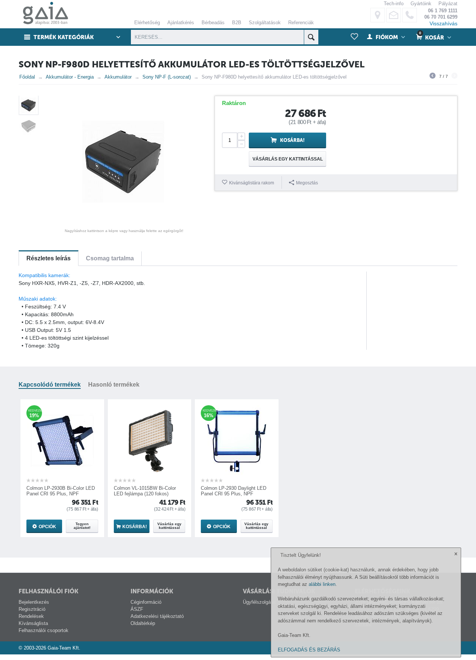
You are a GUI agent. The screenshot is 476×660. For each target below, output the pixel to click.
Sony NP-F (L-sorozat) (166, 77)
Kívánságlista (33, 623)
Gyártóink (421, 3)
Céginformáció (146, 602)
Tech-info (393, 3)
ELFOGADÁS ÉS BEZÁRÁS (309, 650)
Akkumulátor (118, 77)
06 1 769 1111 (442, 10)
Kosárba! (292, 140)
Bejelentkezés (34, 602)
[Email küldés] (393, 15)
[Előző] (432, 77)
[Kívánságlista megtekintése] (354, 36)
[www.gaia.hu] (43, 13)
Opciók (47, 526)
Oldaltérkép (143, 623)
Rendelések (31, 616)
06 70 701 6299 (440, 17)
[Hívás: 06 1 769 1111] (409, 15)
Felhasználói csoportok (43, 630)
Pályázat (447, 3)
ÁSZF (137, 609)
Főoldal (27, 77)
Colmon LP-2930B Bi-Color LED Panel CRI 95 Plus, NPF (60, 490)
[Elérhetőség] (377, 15)
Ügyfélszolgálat (259, 602)
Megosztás (307, 182)
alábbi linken (322, 584)
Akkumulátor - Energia (70, 77)
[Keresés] (311, 37)
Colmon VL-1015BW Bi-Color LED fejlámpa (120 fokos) (145, 490)
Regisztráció (32, 609)
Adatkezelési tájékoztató (157, 616)
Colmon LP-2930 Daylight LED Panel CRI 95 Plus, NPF (233, 490)
